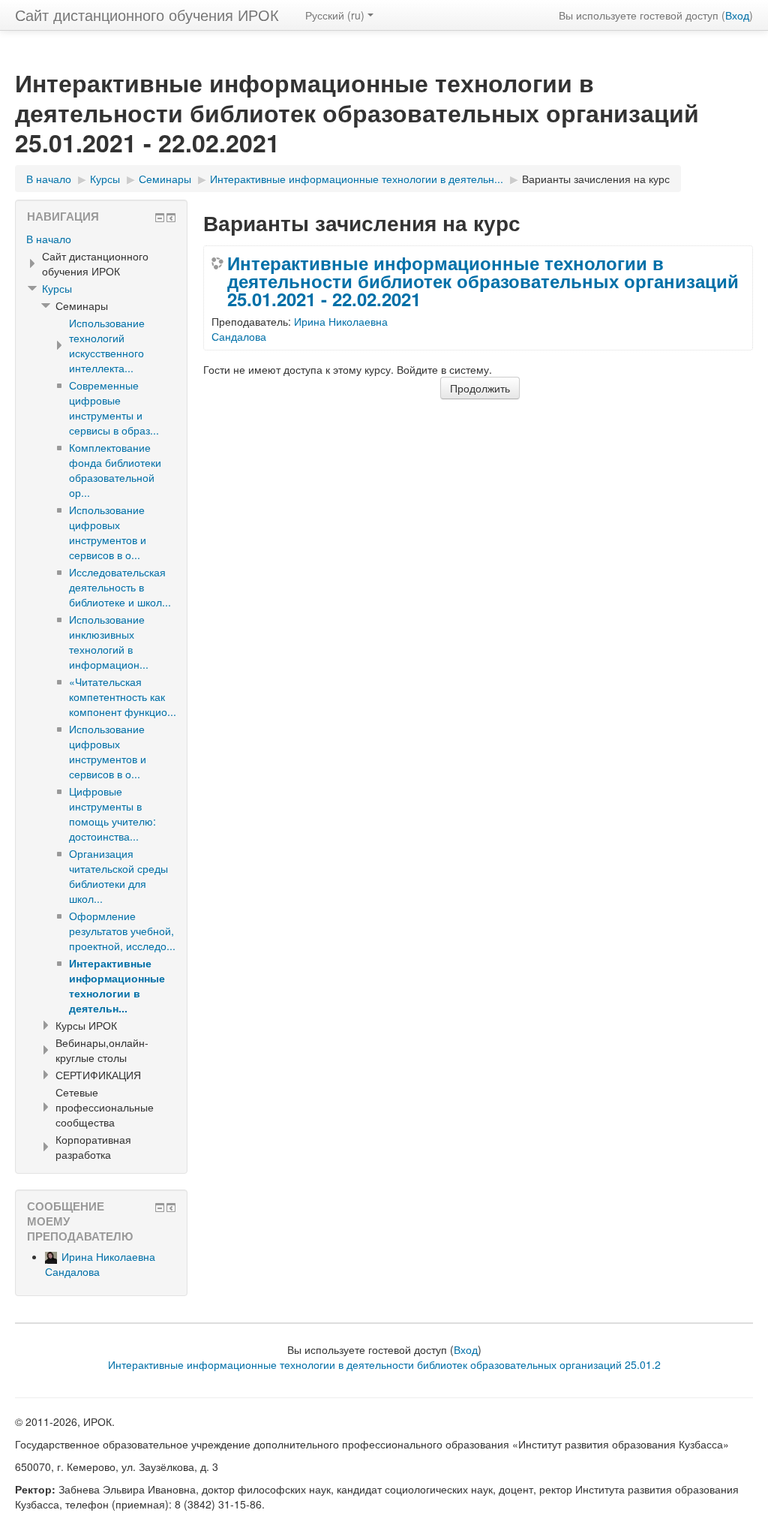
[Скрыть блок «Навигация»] (159, 217)
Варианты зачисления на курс (596, 178)
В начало (48, 238)
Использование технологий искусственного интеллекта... (107, 345)
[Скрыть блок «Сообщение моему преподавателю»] (159, 1207)
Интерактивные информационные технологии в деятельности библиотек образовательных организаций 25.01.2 (384, 1364)
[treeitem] (101, 238)
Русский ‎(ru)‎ (334, 15)
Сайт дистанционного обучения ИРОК (147, 15)
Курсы (57, 288)
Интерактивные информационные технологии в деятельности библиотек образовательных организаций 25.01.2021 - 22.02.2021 (483, 281)
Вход (737, 15)
